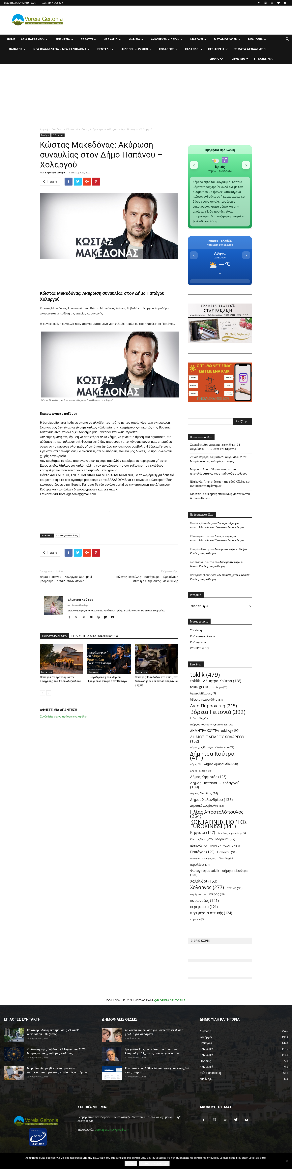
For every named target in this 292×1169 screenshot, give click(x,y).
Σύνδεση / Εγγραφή (53, 2)
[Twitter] (278, 3)
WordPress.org (199, 648)
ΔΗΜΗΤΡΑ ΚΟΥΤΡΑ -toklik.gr (215, 731)
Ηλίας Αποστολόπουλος (217, 814)
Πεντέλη (103, 49)
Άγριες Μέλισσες (204, 693)
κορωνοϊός (204, 900)
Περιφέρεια (216, 49)
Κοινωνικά (46, 672)
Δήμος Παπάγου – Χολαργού (215, 785)
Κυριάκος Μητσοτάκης (232, 833)
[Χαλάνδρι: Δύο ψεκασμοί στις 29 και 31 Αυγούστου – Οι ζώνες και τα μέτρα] (14, 1035)
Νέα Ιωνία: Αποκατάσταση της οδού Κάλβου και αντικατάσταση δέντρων (220, 483)
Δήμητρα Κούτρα (55, 172)
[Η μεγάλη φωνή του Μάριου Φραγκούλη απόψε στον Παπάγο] (109, 659)
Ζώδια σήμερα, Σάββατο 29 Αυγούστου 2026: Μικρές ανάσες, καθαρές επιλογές (218, 459)
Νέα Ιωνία (255, 39)
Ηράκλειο (111, 39)
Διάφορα (216, 58)
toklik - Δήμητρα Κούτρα (215, 681)
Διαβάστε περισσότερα (154, 1163)
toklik (205, 675)
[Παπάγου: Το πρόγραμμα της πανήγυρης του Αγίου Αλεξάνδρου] (61, 659)
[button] (287, 40)
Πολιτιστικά (58, 135)
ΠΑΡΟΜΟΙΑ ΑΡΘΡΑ (54, 635)
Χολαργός (166, 49)
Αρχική (44, 129)
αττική (235, 888)
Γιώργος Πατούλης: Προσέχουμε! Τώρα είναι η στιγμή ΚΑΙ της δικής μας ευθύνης (147, 579)
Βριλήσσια (62, 39)
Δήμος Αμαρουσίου (221, 764)
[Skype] (99, 617)
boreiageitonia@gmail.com (112, 1129)
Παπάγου (57, 129)
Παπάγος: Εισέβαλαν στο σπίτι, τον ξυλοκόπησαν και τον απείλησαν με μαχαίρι (156, 681)
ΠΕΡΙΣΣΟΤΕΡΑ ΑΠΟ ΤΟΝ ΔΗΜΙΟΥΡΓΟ (95, 635)
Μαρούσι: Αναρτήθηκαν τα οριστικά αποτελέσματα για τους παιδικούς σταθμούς (218, 471)
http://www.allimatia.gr (78, 605)
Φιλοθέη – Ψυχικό (134, 49)
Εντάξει (130, 1163)
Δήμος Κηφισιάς (208, 777)
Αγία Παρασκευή (32, 39)
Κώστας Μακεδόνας (67, 535)
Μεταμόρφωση (225, 39)
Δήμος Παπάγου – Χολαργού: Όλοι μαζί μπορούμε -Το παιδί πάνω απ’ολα (66, 579)
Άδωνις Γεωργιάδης (206, 699)
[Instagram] (265, 3)
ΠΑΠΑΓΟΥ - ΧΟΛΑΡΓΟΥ (225, 845)
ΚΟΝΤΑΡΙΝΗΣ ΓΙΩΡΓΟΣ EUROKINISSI (218, 824)
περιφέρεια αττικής (211, 913)
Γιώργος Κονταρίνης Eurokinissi (211, 724)
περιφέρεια (204, 907)
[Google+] (78, 617)
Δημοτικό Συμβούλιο (207, 805)
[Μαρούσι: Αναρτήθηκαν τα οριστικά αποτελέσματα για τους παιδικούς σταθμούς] (14, 1073)
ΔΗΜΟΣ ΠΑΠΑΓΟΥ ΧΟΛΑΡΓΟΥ (217, 739)
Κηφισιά (134, 39)
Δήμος (195, 764)
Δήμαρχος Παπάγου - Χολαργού (212, 747)
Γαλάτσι (87, 39)
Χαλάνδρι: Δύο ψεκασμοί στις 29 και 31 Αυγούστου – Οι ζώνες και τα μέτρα (215, 447)
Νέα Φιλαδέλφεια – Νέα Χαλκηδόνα (59, 49)
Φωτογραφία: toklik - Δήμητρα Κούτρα (219, 873)
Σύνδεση (196, 630)
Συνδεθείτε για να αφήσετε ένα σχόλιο (63, 716)
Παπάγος (15, 49)
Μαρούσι (196, 39)
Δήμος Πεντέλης (204, 793)
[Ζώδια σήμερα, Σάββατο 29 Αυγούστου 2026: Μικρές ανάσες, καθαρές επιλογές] (14, 1054)
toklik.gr (200, 687)
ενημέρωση (198, 894)
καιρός (217, 894)
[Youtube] (285, 3)
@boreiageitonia (170, 1000)
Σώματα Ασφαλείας (248, 49)
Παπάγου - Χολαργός (203, 858)
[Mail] (272, 3)
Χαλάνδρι (192, 49)
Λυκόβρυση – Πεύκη (165, 39)
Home (11, 39)
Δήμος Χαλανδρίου (211, 799)
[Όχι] (287, 1161)
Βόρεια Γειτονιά (217, 712)
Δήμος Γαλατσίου (201, 770)
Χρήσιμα (238, 58)
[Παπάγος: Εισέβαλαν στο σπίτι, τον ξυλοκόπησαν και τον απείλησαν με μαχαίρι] (156, 659)
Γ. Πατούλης (199, 718)
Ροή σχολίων (198, 642)
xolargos (220, 687)
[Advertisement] (146, 93)
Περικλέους (200, 864)
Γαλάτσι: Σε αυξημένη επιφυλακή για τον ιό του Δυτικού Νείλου (220, 496)
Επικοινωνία (263, 58)
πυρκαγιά (197, 919)
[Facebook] (259, 3)
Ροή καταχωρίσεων (202, 636)
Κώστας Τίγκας (201, 839)
